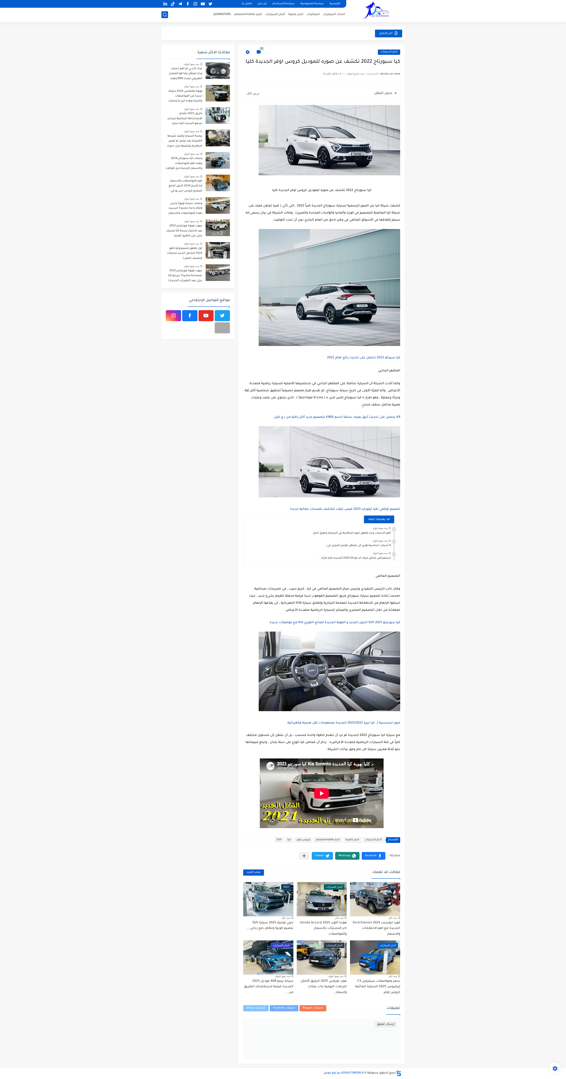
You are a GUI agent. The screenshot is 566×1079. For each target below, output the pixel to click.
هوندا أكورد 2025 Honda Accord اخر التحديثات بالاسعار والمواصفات (323, 928)
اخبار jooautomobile (248, 14)
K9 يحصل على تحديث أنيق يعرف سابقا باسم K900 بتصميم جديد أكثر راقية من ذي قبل (337, 417)
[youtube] (202, 4)
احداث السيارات (334, 14)
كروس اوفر (303, 839)
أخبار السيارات (275, 14)
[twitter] (210, 4)
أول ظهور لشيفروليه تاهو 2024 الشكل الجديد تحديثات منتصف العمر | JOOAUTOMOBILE (184, 254)
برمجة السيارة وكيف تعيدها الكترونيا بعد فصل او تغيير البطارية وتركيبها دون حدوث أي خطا (184, 142)
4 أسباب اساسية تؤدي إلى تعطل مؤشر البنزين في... (357, 545)
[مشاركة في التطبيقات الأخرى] (304, 856)
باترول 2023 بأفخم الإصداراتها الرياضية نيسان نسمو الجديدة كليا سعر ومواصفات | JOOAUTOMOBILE (184, 119)
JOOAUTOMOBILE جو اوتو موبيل (343, 1073)
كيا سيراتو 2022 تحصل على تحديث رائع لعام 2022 (363, 358)
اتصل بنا (247, 3)
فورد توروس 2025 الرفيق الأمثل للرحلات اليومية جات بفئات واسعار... (323, 987)
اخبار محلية (295, 14)
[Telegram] (222, 327)
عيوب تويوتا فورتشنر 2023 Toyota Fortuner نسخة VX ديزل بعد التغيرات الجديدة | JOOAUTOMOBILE (185, 276)
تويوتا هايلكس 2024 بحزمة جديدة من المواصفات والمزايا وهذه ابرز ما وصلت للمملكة (185, 97)
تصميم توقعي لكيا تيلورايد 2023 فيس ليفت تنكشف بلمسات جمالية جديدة (345, 509)
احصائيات (313, 14)
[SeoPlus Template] (398, 1073)
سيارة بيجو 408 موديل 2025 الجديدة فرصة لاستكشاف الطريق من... (268, 987)
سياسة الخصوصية (312, 3)
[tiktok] (172, 4)
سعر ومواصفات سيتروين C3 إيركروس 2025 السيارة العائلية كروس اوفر (377, 987)
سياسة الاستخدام (283, 3)
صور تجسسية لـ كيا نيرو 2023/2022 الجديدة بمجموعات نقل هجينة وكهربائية (343, 723)
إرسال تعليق (385, 1024)
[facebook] (187, 4)
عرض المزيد (254, 872)
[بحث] (164, 14)
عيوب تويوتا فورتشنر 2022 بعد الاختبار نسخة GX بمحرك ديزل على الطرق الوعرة (184, 230)
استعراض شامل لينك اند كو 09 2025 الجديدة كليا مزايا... (355, 558)
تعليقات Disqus (256, 1008)
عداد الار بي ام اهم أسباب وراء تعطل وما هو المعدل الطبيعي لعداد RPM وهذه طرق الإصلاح (185, 74)
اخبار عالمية (352, 839)
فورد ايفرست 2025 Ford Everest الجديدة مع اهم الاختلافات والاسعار (376, 928)
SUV (279, 839)
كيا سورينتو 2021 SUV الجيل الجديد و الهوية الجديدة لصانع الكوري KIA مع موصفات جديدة (334, 622)
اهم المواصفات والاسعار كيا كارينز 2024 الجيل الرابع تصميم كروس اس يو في (185, 186)
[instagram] (195, 4)
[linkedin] (165, 4)
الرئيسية (335, 3)
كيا (289, 839)
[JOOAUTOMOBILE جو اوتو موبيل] (377, 10)
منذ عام (393, 917)
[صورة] (218, 70)
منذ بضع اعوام (380, 528)
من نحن (262, 3)
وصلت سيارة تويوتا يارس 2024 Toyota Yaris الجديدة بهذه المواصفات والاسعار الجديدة (185, 209)
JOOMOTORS (222, 14)
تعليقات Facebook (284, 1008)
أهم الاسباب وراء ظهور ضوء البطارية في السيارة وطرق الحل (352, 533)
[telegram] (180, 4)
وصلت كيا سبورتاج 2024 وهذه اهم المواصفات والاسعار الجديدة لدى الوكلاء (184, 163)
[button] (373, 856)
